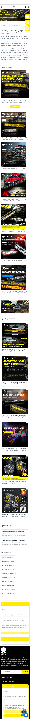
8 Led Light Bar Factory (8, 557)
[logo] (13, 7)
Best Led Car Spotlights (8, 581)
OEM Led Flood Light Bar (8, 589)
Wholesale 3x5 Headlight (8, 573)
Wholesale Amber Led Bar (8, 577)
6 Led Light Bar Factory (8, 585)
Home (3, 25)
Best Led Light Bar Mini (14, 25)
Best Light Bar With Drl (8, 569)
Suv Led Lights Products (8, 593)
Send (15, 639)
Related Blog (8, 526)
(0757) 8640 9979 (9, 681)
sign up (25, 672)
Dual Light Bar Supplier (8, 561)
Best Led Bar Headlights (8, 565)
